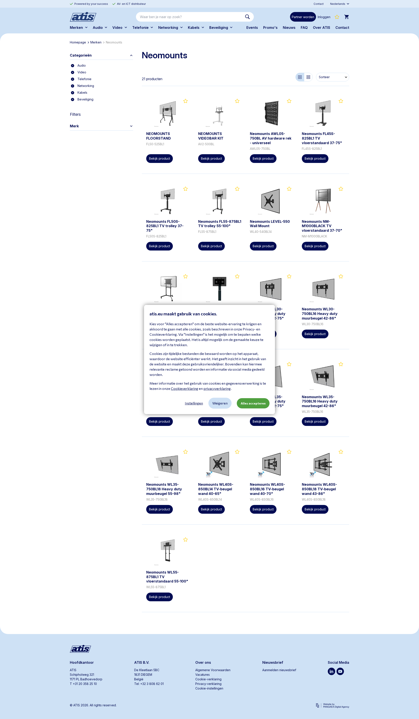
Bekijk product (159, 158)
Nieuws (289, 27)
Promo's (270, 27)
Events (252, 27)
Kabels (82, 92)
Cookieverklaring (184, 388)
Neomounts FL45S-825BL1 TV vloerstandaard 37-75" (322, 138)
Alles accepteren (253, 403)
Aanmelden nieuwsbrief (279, 670)
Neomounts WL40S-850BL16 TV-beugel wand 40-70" (267, 489)
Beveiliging (85, 99)
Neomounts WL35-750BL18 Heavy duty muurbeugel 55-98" (164, 489)
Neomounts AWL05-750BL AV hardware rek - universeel (270, 138)
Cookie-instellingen (209, 688)
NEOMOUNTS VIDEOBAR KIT (210, 135)
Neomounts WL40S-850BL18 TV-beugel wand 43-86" (319, 489)
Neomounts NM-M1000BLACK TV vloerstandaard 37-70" (322, 226)
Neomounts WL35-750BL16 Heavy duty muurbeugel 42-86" (320, 401)
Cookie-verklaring (208, 679)
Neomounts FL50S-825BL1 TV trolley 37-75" (165, 226)
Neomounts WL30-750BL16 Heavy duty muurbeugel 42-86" (320, 313)
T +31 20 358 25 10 (83, 684)
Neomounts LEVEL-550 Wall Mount (270, 223)
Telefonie (84, 79)
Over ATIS (321, 27)
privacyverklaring (217, 388)
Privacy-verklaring (208, 684)
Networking (85, 86)
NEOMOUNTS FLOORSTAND (158, 135)
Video (81, 72)
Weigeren (220, 403)
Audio (81, 65)
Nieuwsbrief (272, 662)
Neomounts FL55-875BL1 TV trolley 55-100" (219, 223)
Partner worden (303, 17)
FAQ (304, 27)
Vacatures (202, 674)
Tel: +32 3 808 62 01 (149, 684)
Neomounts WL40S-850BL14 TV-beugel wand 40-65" (215, 489)
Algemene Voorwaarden (212, 670)
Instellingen (194, 403)
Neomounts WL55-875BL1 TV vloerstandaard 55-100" (167, 577)
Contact (342, 27)
